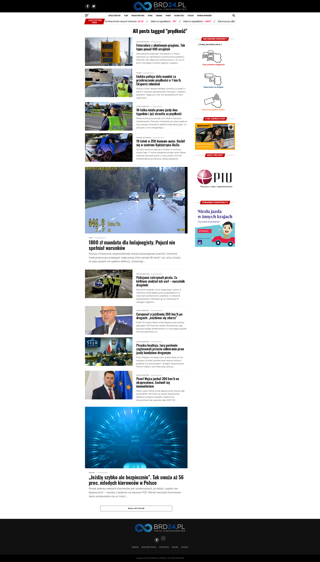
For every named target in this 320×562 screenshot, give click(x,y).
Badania (159, 15)
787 (138, 21)
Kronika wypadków (204, 15)
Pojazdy (191, 15)
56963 (209, 21)
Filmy (126, 15)
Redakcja (135, 547)
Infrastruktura (138, 15)
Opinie (150, 15)
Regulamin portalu (149, 547)
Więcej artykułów (136, 508)
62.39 (105, 21)
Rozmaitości (179, 15)
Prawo (168, 15)
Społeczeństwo (114, 15)
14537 (171, 21)
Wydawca (184, 547)
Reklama (175, 547)
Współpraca (164, 547)
